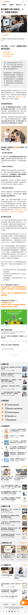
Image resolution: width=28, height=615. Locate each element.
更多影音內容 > (23, 542)
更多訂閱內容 (24, 466)
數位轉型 (17, 147)
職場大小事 (18, 4)
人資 (3, 325)
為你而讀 (5, 35)
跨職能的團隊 (6, 52)
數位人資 (7, 325)
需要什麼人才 (19, 96)
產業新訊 (4, 4)
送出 (14, 354)
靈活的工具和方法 (7, 56)
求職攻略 (11, 4)
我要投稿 (6, 604)
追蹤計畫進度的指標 (8, 54)
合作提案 (13, 604)
